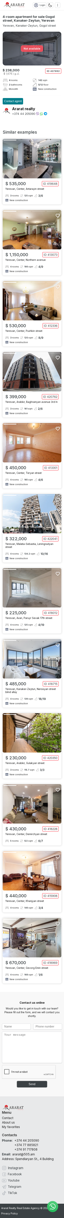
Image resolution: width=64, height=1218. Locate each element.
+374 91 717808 (26, 1149)
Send (32, 1084)
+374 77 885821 (26, 1145)
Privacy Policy (9, 1213)
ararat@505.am (18, 1154)
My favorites (11, 1127)
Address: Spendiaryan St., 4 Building (28, 1159)
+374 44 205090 (23, 114)
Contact (7, 1118)
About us (8, 1122)
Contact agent (13, 101)
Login (42, 5)
